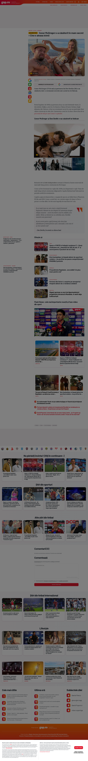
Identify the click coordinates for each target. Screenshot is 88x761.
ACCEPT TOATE (78, 747)
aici (22, 753)
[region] (44, 750)
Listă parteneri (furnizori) (45, 751)
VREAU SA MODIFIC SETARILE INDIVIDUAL (79, 752)
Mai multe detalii (9, 747)
